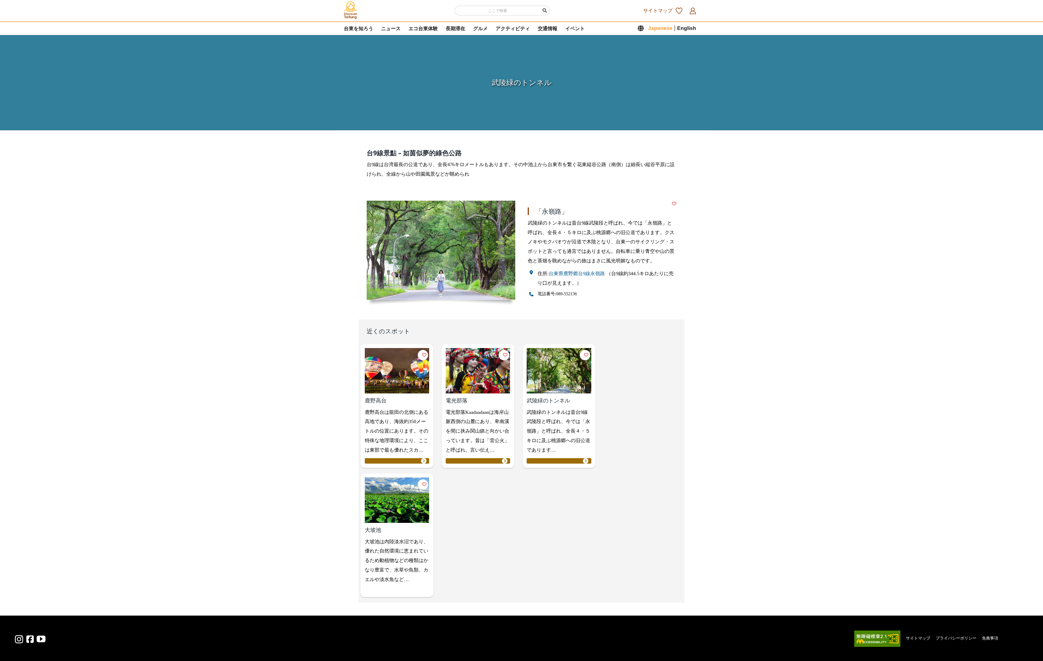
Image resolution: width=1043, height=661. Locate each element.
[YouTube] (41, 639)
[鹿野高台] (397, 461)
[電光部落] (478, 461)
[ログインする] (694, 10)
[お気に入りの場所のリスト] (680, 10)
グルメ (480, 28)
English (686, 28)
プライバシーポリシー (956, 638)
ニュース (391, 28)
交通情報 (547, 28)
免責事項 (990, 638)
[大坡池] (397, 590)
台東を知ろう (358, 28)
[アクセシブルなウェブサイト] (877, 644)
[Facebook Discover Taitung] (30, 639)
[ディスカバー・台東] (350, 10)
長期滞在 (455, 28)
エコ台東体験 (423, 28)
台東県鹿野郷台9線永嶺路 (577, 273)
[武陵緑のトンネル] (559, 461)
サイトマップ (658, 10)
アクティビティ (513, 28)
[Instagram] (19, 639)
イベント (575, 28)
